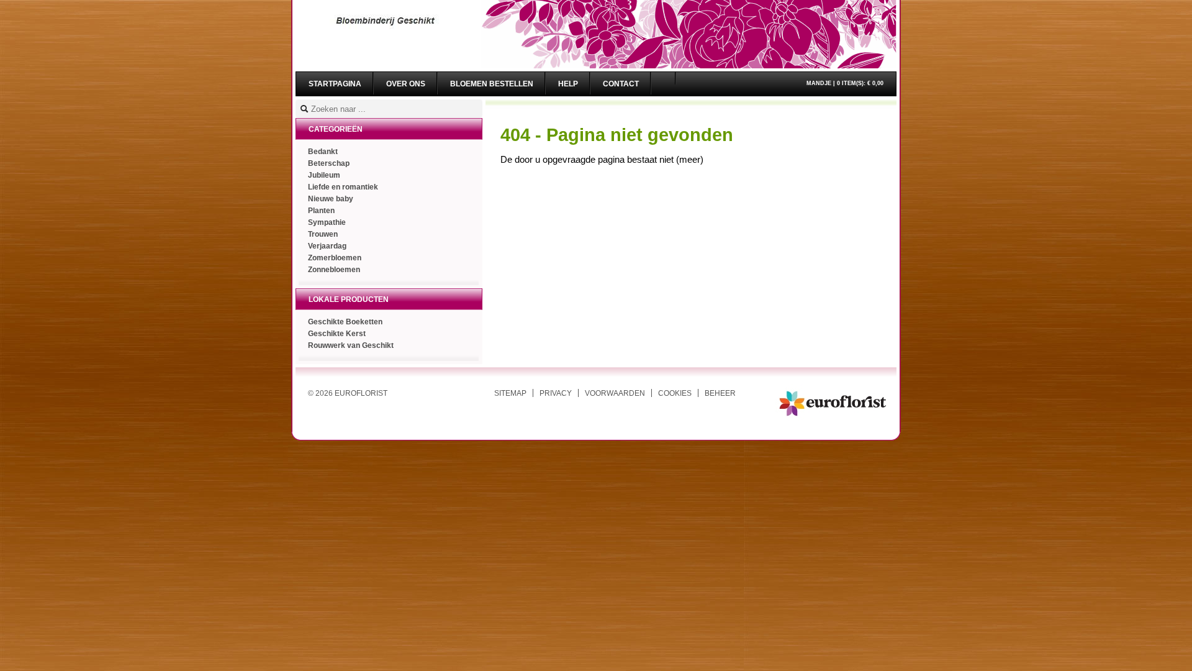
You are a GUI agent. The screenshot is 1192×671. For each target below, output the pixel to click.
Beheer (720, 393)
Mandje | (844, 83)
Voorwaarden (615, 393)
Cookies (675, 393)
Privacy (556, 393)
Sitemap (510, 393)
